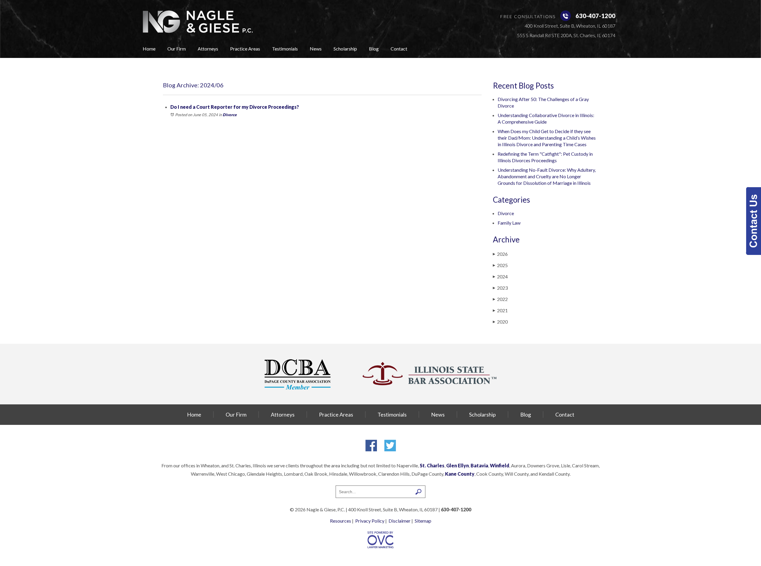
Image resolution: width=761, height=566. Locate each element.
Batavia (479, 465)
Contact (399, 48)
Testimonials (285, 48)
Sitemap (423, 521)
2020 (500, 321)
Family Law (509, 223)
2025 (500, 265)
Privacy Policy (369, 521)
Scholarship (345, 48)
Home (149, 48)
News (316, 48)
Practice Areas (245, 48)
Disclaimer (400, 521)
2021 (500, 310)
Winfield (499, 465)
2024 (500, 276)
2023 (500, 288)
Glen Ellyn (457, 465)
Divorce (230, 114)
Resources (340, 521)
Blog (374, 48)
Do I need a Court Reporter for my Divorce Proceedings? (234, 107)
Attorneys (208, 48)
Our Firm (176, 48)
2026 (500, 254)
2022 (500, 299)
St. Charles (432, 465)
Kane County (459, 474)
